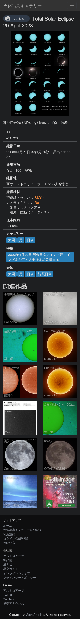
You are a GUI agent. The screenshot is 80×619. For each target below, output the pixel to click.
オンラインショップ (16, 573)
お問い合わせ (12, 542)
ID (8, 132)
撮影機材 (13, 191)
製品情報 (9, 560)
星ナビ (7, 564)
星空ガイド (10, 568)
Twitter (7, 594)
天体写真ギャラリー (22, 5)
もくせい (18, 18)
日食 (30, 239)
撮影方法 (13, 164)
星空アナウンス (13, 603)
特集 (9, 248)
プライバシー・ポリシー (19, 577)
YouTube (9, 599)
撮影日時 (13, 146)
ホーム (7, 525)
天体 (9, 267)
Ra (37, 202)
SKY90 (40, 197)
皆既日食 (45, 273)
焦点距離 (13, 220)
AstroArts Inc (35, 614)
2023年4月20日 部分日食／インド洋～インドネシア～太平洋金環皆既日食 (39, 257)
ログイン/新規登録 (15, 538)
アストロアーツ (13, 555)
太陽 (11, 239)
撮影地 (11, 178)
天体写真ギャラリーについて (22, 529)
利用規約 (9, 534)
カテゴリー (14, 233)
